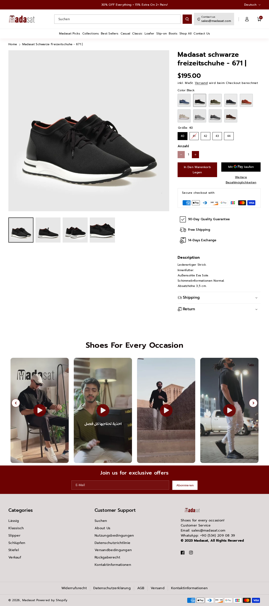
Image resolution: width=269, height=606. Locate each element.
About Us (102, 528)
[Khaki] (215, 100)
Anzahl (183, 146)
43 (217, 135)
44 (229, 135)
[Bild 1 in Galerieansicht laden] (20, 230)
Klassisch (16, 528)
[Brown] (230, 115)
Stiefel (13, 550)
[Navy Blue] (230, 100)
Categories (20, 510)
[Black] (199, 100)
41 (194, 135)
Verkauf (14, 557)
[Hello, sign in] (247, 19)
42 (205, 135)
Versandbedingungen (113, 550)
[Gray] (199, 115)
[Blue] (184, 100)
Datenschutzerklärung (112, 588)
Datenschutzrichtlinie (112, 542)
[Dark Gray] (215, 115)
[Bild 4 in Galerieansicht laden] (102, 230)
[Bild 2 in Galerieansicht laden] (48, 230)
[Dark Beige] (184, 115)
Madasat (28, 600)
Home (12, 44)
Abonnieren (185, 485)
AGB (140, 588)
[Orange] (246, 100)
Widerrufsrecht (74, 588)
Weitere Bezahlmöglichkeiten (241, 180)
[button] (259, 19)
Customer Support (115, 510)
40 (182, 135)
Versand (201, 83)
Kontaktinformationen (113, 564)
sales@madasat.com (216, 21)
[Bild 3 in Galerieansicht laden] (75, 230)
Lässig (13, 520)
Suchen (101, 520)
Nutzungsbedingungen (114, 535)
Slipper (14, 535)
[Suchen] (187, 19)
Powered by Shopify (51, 600)
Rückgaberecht (107, 557)
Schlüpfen (16, 542)
